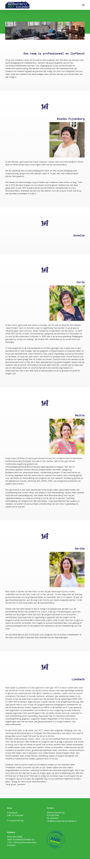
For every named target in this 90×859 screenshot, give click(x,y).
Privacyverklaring (15, 820)
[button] (83, 5)
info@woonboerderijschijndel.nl (61, 821)
